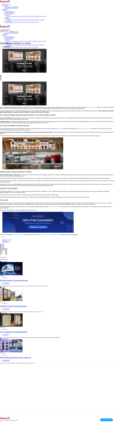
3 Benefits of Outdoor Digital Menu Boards (13, 306)
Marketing (8, 18)
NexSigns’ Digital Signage (18, 234)
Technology (8, 21)
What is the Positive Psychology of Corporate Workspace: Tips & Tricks (26, 16)
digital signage (5, 240)
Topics (4, 10)
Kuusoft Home (6, 4)
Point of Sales (9, 14)
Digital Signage (9, 11)
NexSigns (60, 128)
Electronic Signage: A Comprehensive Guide (14, 280)
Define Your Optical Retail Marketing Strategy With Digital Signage (25, 20)
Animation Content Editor (6, 239)
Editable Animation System (84, 128)
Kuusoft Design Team (54, 206)
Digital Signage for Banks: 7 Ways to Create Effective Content (22, 22)
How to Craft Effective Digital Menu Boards (13, 332)
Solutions (5, 5)
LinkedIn (47, 234)
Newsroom (5, 9)
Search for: (2, 30)
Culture (7, 15)
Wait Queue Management (11, 8)
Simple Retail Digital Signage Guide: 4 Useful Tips (15, 357)
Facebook (42, 234)
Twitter (51, 234)
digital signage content (6, 242)
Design (6, 17)
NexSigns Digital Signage (11, 6)
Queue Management (10, 12)
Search (11, 31)
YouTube (57, 234)
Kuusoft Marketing (6, 46)
